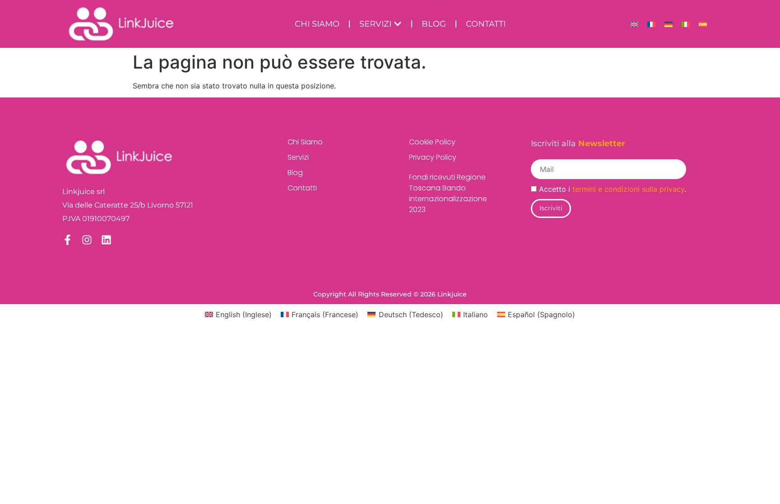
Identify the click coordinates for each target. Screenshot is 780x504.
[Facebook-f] (67, 240)
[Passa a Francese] (651, 24)
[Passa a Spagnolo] (702, 24)
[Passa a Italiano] (685, 24)
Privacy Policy (432, 157)
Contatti (302, 188)
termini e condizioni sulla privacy (628, 189)
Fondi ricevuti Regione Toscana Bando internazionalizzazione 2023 (448, 193)
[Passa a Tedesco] (668, 24)
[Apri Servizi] (398, 24)
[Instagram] (87, 240)
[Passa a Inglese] (634, 24)
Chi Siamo (305, 142)
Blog (295, 172)
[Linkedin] (106, 240)
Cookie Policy (432, 142)
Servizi (298, 157)
